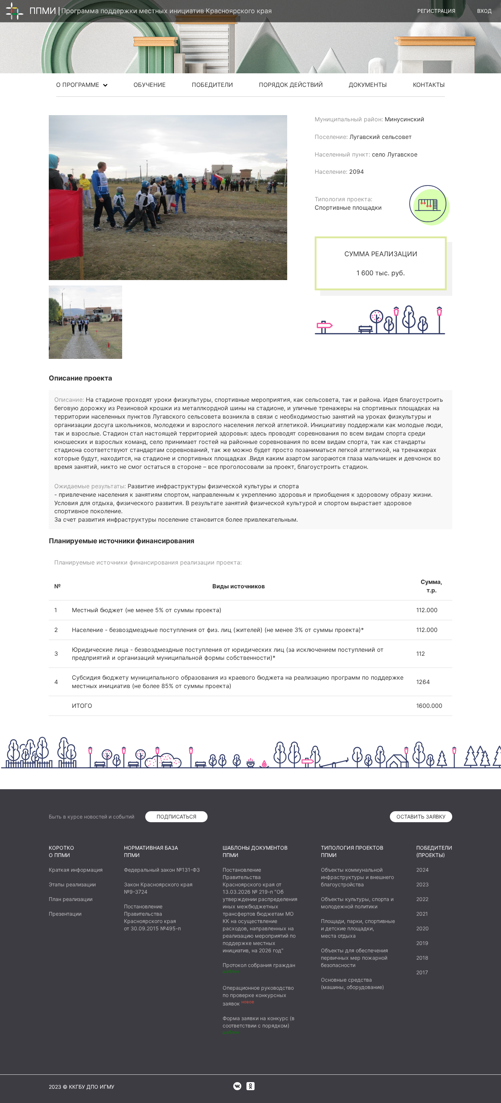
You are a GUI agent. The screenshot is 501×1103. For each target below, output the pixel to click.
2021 (422, 914)
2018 (422, 958)
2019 (422, 943)
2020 (422, 928)
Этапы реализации (72, 884)
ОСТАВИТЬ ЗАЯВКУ (421, 816)
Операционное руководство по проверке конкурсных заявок (258, 996)
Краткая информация (76, 870)
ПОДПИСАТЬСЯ (176, 816)
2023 (422, 884)
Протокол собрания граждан (259, 965)
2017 (422, 972)
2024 (422, 870)
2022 (422, 899)
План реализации (70, 899)
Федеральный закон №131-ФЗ (162, 870)
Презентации (65, 914)
